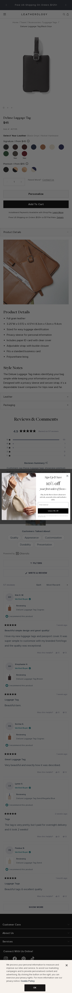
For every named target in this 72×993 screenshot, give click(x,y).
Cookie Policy (28, 981)
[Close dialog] (67, 476)
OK (34, 987)
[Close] (66, 965)
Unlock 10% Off (53, 511)
